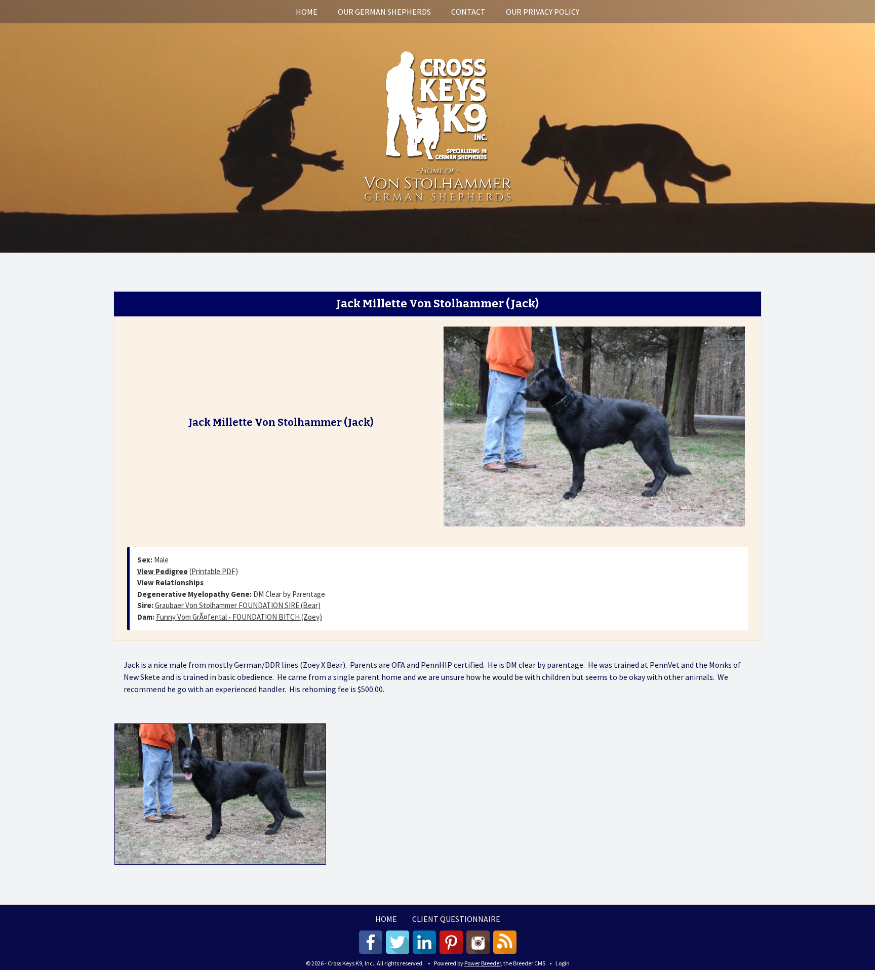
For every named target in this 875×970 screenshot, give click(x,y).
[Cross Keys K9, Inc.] (437, 125)
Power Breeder (482, 963)
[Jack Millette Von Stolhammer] (220, 794)
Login (562, 963)
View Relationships (170, 582)
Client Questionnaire (456, 919)
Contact (468, 12)
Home (306, 12)
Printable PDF (213, 571)
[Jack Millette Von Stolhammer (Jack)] (594, 425)
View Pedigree (162, 571)
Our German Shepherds (384, 12)
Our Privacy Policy (542, 12)
